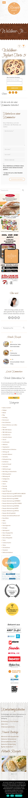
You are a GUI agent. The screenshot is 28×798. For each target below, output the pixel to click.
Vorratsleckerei (6, 547)
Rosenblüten (5, 518)
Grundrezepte (5, 442)
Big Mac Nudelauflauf (7, 747)
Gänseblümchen (6, 434)
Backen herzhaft (6, 407)
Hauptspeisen (5, 447)
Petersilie (4, 486)
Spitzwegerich (5, 530)
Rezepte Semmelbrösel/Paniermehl (11, 515)
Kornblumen (5, 461)
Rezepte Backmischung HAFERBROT (11, 501)
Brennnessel (5, 420)
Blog (3, 415)
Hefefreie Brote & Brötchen (9, 449)
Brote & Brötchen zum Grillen (9, 425)
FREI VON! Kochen (7, 432)
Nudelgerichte (5, 479)
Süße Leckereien (6, 535)
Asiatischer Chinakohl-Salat (8, 744)
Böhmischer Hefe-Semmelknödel (10, 736)
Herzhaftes (5, 456)
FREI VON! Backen (7, 429)
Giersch (4, 439)
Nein (12, 795)
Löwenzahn (5, 466)
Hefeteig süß (5, 452)
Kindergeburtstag (6, 459)
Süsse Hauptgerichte (7, 533)
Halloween (5, 444)
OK (8, 795)
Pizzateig (4, 488)
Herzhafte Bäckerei (7, 454)
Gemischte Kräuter (7, 437)
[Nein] (26, 789)
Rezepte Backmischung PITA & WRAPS (12, 503)
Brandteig (4, 417)
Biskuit (4, 412)
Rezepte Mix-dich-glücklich (9, 513)
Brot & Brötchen (6, 422)
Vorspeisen (5, 550)
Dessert (4, 427)
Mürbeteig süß (6, 476)
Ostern (4, 483)
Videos (4, 545)
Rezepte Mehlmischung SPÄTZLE (10, 510)
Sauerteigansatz (6, 525)
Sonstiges (4, 528)
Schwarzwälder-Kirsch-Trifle (8, 741)
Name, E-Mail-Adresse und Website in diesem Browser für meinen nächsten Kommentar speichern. (13, 167)
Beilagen (4, 410)
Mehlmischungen (6, 469)
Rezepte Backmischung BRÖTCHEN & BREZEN (14, 493)
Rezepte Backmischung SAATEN (10, 508)
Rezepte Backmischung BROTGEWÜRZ (12, 496)
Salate (4, 520)
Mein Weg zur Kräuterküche (9, 471)
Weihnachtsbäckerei (7, 552)
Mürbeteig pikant (6, 474)
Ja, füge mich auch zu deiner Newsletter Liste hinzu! (13, 173)
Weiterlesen (19, 795)
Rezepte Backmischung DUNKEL (10, 498)
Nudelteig (4, 481)
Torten (4, 540)
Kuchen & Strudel (6, 464)
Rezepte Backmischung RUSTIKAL (10, 506)
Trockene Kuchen (6, 542)
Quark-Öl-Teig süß (6, 491)
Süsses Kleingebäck (7, 537)
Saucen (4, 523)
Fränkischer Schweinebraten (8, 739)
